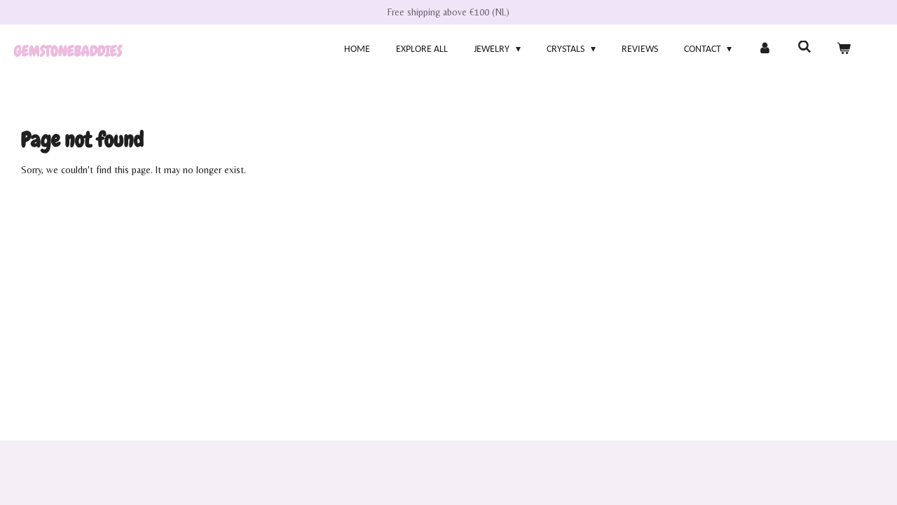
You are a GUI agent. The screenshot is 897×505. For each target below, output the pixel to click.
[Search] (804, 48)
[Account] (764, 49)
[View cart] (843, 49)
